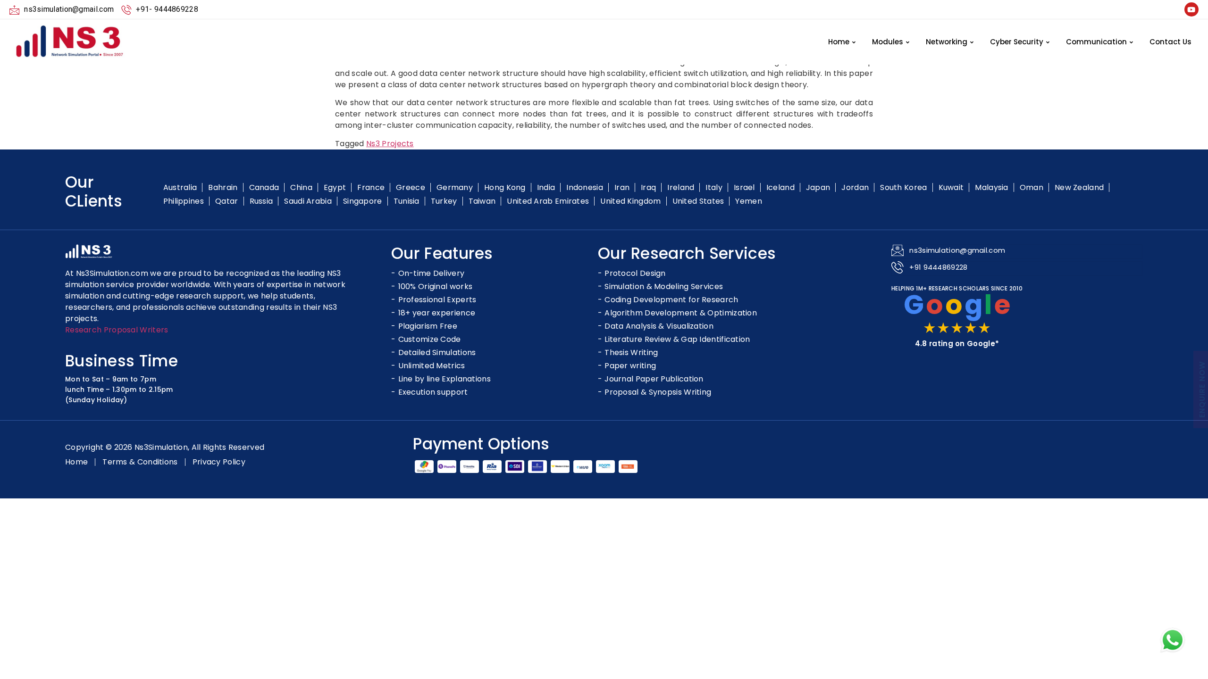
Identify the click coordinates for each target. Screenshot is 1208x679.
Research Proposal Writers (116, 329)
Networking (946, 42)
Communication (1096, 42)
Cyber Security (1016, 42)
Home (838, 42)
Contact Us (1170, 42)
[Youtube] (1191, 9)
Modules (887, 42)
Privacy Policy (219, 462)
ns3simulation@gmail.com (957, 250)
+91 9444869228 (938, 267)
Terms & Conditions (139, 462)
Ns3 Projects (390, 143)
